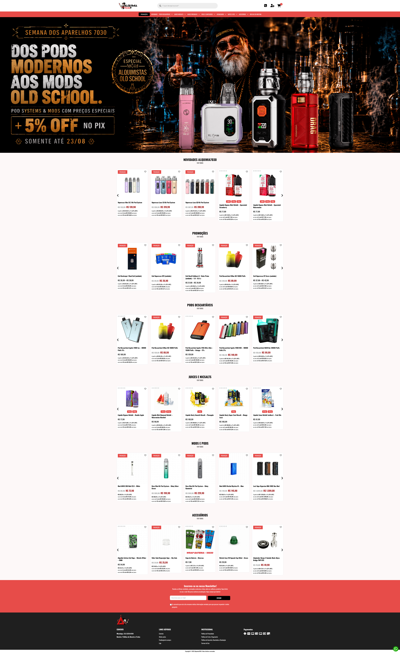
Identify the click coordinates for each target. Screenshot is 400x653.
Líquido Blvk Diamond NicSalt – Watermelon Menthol (162, 416)
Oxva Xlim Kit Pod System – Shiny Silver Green (165, 487)
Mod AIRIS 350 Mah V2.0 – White (129, 486)
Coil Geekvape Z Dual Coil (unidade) (130, 276)
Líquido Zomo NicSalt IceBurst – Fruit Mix (267, 415)
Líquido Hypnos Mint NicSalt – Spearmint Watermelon (267, 206)
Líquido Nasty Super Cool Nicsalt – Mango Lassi (233, 416)
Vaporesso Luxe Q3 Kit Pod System (197, 202)
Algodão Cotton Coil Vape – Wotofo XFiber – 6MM (132, 559)
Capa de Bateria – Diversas (195, 558)
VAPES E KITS (231, 14)
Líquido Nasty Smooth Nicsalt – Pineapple (200, 415)
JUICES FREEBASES (192, 14)
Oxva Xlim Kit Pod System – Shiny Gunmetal (197, 487)
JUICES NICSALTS (178, 14)
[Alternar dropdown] (172, 14)
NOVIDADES (154, 14)
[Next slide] (398, 85)
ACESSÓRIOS (242, 14)
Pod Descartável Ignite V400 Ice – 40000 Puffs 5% (132, 349)
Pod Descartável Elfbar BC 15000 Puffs (232, 276)
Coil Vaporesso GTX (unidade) (161, 276)
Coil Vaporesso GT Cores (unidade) (264, 276)
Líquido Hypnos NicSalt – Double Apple (131, 415)
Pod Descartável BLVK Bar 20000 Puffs (266, 348)
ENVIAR (219, 598)
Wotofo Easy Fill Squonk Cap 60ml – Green (233, 558)
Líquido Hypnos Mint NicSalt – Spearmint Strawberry (233, 206)
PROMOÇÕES (144, 14)
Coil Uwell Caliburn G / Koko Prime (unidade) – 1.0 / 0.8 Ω (197, 277)
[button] (279, 6)
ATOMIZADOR (220, 14)
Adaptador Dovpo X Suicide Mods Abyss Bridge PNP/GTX (266, 559)
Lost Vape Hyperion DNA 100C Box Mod (266, 486)
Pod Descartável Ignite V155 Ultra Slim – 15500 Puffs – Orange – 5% (199, 349)
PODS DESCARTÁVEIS (164, 14)
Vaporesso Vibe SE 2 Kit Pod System (130, 202)
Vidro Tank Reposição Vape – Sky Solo (164, 558)
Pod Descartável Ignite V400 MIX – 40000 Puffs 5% (233, 349)
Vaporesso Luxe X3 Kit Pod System (163, 202)
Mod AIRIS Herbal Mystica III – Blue (231, 486)
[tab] (197, 150)
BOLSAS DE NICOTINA (255, 14)
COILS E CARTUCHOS (207, 14)
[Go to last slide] (1, 85)
